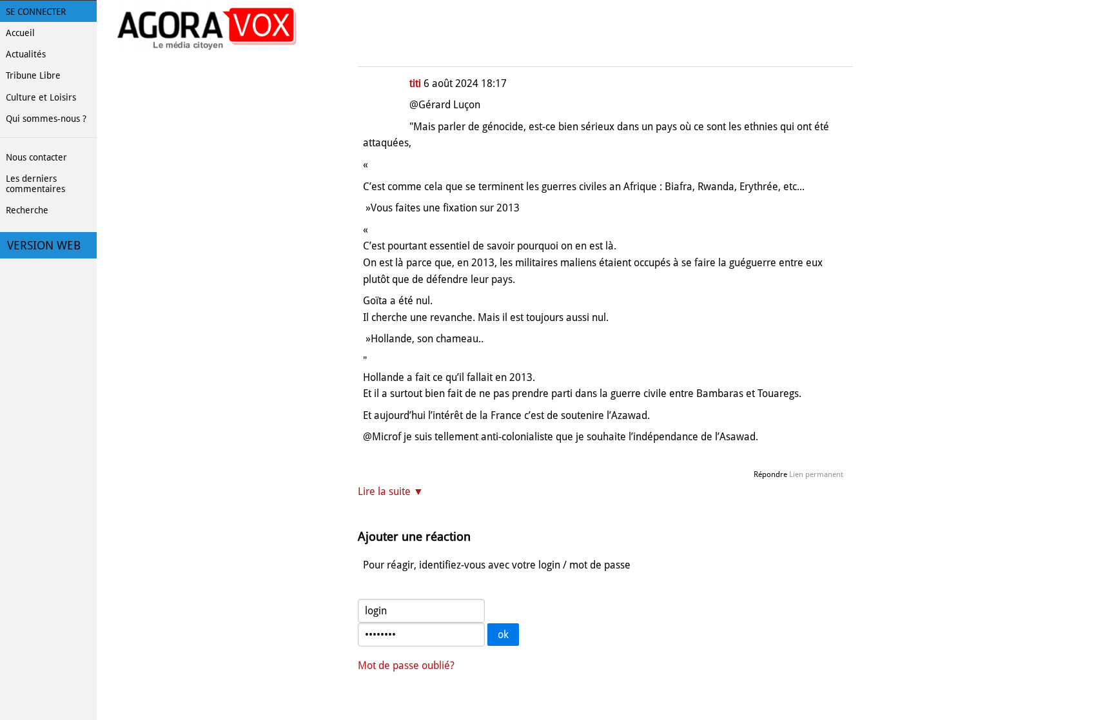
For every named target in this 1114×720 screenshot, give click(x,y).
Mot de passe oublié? (406, 665)
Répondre (770, 474)
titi (415, 83)
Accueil (20, 33)
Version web (44, 245)
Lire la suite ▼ (391, 491)
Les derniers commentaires (35, 183)
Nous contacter (36, 157)
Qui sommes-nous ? (46, 118)
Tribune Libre (33, 75)
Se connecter (36, 11)
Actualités (26, 54)
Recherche (27, 210)
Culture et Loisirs (41, 97)
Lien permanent (816, 474)
